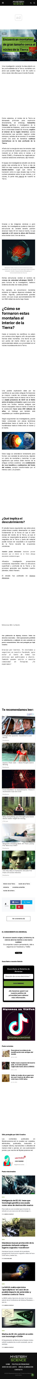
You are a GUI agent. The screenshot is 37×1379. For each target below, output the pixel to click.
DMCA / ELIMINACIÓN (26, 1367)
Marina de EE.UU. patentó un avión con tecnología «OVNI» (17, 1335)
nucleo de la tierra (8, 890)
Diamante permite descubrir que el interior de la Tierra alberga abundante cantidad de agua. (18, 554)
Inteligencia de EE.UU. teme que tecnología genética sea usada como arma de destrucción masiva (17, 1202)
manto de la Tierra (24, 884)
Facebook (25, 652)
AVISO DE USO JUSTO (9, 1367)
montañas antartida (18, 887)
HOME (8, 1364)
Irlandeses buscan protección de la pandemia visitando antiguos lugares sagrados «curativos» (18, 1245)
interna (21, 176)
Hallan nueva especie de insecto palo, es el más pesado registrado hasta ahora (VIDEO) (23, 1065)
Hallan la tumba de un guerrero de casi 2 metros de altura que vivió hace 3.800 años (22, 1077)
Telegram (24, 662)
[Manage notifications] (32, 1374)
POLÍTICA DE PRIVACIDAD (20, 1364)
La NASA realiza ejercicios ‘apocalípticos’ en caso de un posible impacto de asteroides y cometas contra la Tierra (16, 1291)
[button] (3, 3)
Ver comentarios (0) (18, 918)
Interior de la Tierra (9, 884)
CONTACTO (18, 1369)
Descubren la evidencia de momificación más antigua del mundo (22, 1052)
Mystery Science (21, 635)
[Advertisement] (18, 95)
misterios (6, 887)
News (4, 33)
